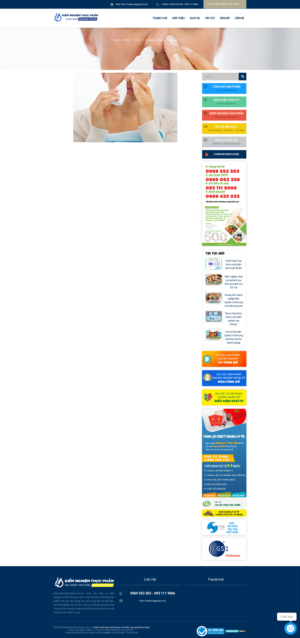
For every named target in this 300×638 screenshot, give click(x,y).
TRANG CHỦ (159, 18)
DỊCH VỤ (195, 18)
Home (117, 40)
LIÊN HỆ (239, 18)
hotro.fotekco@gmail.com (152, 600)
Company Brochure (226, 154)
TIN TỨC (210, 18)
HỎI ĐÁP (225, 18)
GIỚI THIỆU (178, 18)
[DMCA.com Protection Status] (235, 631)
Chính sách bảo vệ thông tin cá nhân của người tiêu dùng (121, 627)
